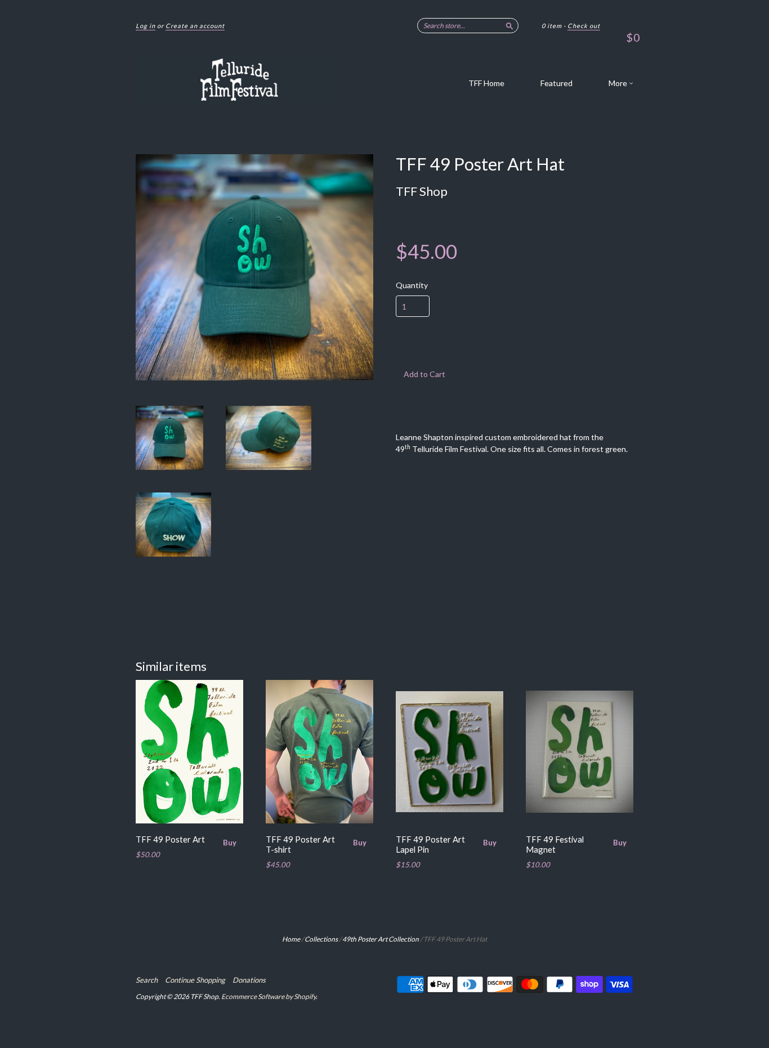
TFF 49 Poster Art (170, 839)
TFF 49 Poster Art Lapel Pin (430, 844)
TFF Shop (422, 191)
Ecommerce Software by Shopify (268, 996)
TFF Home (486, 83)
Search (147, 980)
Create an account (195, 25)
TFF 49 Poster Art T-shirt (300, 844)
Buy (229, 842)
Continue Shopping (195, 980)
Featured (556, 83)
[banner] (239, 79)
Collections (321, 939)
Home (291, 939)
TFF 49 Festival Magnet (555, 844)
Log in (145, 25)
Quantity (412, 285)
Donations (249, 980)
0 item (552, 25)
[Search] (509, 25)
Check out (583, 25)
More (619, 83)
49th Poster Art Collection (380, 939)
